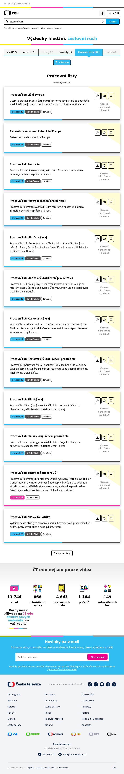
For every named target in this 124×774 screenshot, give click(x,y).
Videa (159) (29, 52)
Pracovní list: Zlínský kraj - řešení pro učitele (39, 436)
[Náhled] (104, 96)
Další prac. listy (62, 553)
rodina (58, 28)
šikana (50, 28)
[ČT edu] (11, 14)
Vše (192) (12, 52)
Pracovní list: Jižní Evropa (27, 94)
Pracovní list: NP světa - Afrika (30, 517)
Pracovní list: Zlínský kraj (26, 399)
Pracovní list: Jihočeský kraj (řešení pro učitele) (41, 278)
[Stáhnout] (98, 96)
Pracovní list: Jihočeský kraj (28, 237)
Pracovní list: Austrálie (25, 164)
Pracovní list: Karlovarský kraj (30, 318)
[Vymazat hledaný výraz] (103, 21)
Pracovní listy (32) (89, 52)
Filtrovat (64, 62)
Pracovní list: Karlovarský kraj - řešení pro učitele (43, 359)
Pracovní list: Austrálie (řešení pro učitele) (38, 201)
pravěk (35, 28)
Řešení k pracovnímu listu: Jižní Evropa (36, 131)
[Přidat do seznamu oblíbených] (111, 96)
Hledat (112, 21)
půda (43, 28)
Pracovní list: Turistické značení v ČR (34, 473)
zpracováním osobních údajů (62, 669)
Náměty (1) (65, 52)
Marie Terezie (24, 28)
